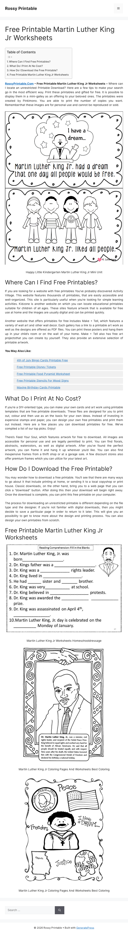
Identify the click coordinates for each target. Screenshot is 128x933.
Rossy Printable (21, 8)
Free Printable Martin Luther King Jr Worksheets (39, 74)
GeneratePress (85, 927)
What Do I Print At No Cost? (26, 66)
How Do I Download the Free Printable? (34, 70)
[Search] (59, 910)
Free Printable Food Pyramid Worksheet (43, 374)
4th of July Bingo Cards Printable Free (42, 360)
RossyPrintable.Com (19, 83)
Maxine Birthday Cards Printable (38, 387)
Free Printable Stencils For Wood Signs (43, 380)
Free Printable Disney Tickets (36, 367)
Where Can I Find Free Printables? (29, 61)
